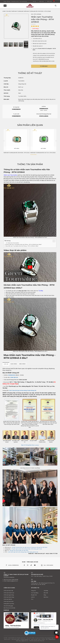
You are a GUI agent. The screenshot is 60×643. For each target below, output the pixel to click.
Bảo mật (46, 592)
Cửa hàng (8, 11)
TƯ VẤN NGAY (44, 66)
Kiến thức (49, 1)
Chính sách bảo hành (8, 601)
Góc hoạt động (34, 592)
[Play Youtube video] (30, 267)
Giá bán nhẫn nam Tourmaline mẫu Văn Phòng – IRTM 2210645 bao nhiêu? (23, 244)
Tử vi (32, 599)
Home (4, 11)
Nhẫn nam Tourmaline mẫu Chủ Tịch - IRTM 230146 (16, 152)
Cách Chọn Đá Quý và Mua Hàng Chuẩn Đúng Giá (22, 390)
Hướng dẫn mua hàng (9, 603)
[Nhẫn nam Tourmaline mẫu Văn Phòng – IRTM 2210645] (6, 44)
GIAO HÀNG (14, 364)
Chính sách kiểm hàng (9, 597)
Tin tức (34, 1)
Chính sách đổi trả (8, 599)
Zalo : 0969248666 (48, 565)
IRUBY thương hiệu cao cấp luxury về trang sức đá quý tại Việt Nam (29, 547)
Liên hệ (32, 597)
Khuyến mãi (34, 594)
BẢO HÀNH (22, 364)
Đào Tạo (41, 1)
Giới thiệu (46, 590)
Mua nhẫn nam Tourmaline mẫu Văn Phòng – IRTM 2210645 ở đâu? (22, 246)
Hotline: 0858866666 (13, 565)
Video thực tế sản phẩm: (13, 242)
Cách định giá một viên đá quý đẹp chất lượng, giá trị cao (23, 552)
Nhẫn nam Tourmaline (17, 11)
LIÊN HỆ (6, 364)
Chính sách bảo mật (8, 590)
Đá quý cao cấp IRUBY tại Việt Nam (19, 550)
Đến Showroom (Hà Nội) (9, 607)
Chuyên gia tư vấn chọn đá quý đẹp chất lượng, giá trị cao (27, 549)
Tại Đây (40, 290)
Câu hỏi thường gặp (8, 605)
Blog (45, 594)
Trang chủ (33, 590)
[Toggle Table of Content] (53, 241)
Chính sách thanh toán (9, 592)
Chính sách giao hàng (9, 594)
